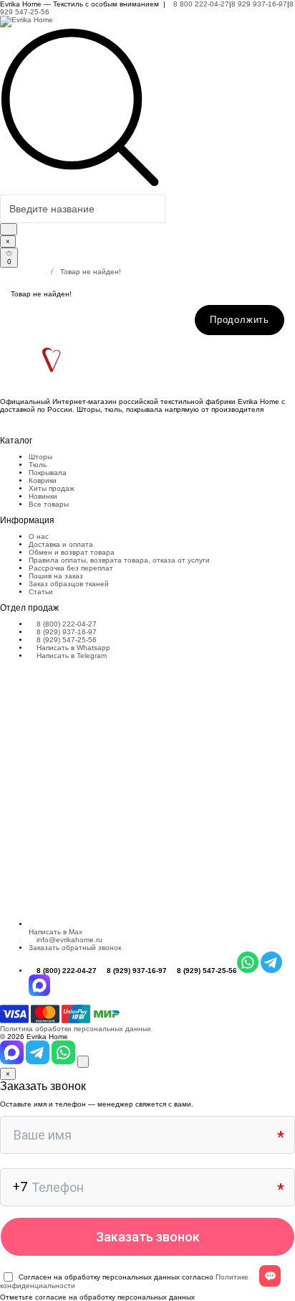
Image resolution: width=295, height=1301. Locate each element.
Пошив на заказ (56, 576)
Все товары (49, 504)
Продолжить (239, 319)
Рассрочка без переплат (71, 568)
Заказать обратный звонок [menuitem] (75, 948)
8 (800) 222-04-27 (65, 624)
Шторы (40, 457)
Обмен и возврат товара (72, 552)
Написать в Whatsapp (72, 648)
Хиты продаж (51, 488)
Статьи (41, 592)
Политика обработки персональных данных (75, 1029)
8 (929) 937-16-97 (65, 632)
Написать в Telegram (70, 655)
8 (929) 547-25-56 (65, 640)
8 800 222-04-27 (200, 4)
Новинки (43, 496)
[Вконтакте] (3, 424)
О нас (39, 536)
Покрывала (48, 472)
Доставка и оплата (61, 544)
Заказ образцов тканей (69, 584)
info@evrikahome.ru (69, 940)
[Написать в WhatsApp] (64, 1062)
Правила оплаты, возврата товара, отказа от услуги (119, 560)
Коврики (43, 480)
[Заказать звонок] (83, 1062)
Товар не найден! (90, 272)
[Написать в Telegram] (39, 1062)
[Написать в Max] (13, 1062)
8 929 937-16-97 (259, 4)
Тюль (38, 465)
